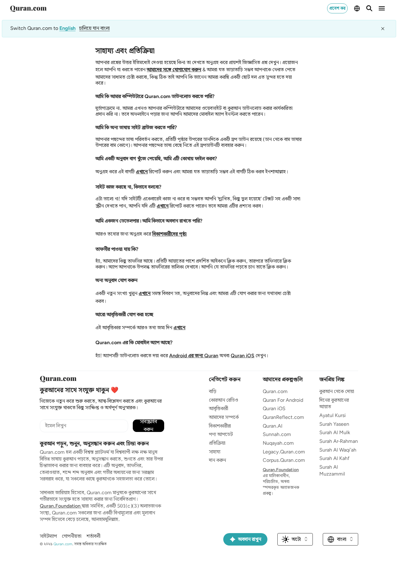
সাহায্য (214, 452)
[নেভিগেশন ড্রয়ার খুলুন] (382, 8)
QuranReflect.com (283, 417)
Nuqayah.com (278, 443)
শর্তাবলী (93, 536)
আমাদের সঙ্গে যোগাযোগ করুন (174, 70)
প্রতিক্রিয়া (217, 443)
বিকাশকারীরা (220, 426)
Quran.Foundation (61, 506)
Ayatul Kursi (332, 416)
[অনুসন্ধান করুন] (369, 8)
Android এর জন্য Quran (193, 356)
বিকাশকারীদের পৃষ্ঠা (169, 234)
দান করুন (217, 460)
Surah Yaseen (334, 424)
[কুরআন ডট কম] (28, 8)
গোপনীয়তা (71, 536)
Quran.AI (272, 426)
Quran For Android (283, 400)
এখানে (142, 172)
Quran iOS (242, 356)
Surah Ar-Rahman (338, 441)
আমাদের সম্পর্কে (224, 417)
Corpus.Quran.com (284, 460)
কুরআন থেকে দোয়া (336, 392)
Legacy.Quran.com (284, 452)
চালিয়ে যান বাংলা (94, 28)
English (67, 28)
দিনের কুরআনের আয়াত (334, 403)
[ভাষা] (357, 8)
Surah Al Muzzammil (332, 470)
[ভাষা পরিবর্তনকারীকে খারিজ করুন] (383, 28)
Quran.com (275, 392)
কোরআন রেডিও (223, 400)
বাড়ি (212, 392)
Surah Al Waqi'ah (337, 450)
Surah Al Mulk (334, 433)
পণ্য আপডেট (221, 434)
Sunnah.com (277, 434)
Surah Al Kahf (334, 458)
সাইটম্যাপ (48, 536)
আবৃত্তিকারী (218, 409)
